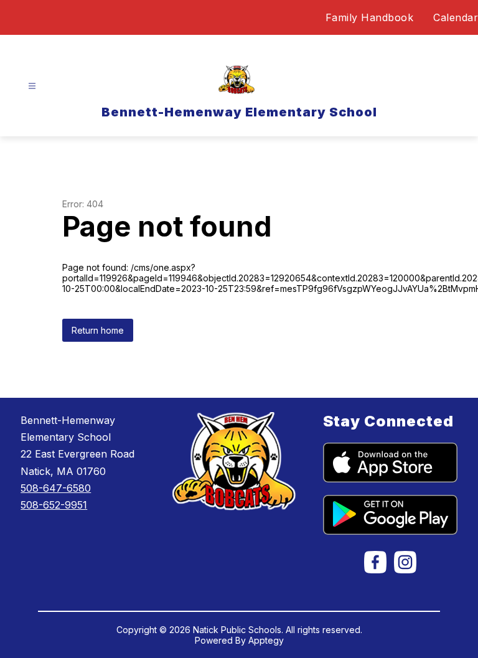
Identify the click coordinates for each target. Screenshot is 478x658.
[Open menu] (32, 86)
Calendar (455, 17)
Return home (98, 330)
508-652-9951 (54, 505)
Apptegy (266, 640)
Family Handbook (370, 17)
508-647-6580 (56, 488)
